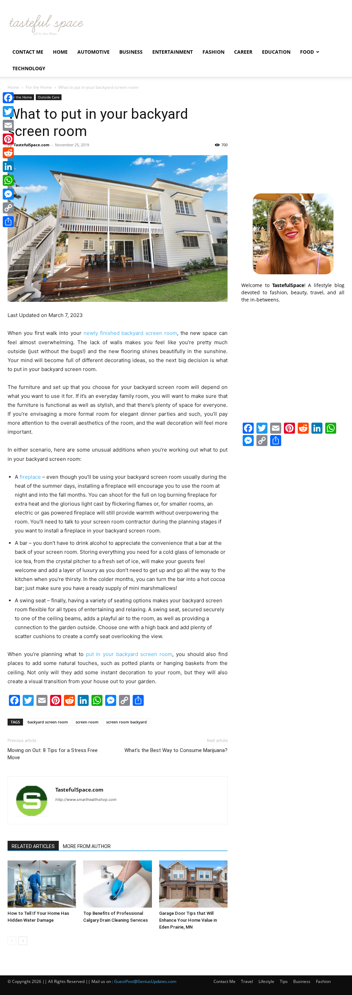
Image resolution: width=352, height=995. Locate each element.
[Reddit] (8, 153)
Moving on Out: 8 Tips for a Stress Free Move (53, 754)
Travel (247, 981)
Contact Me (27, 52)
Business (131, 52)
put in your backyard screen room (129, 654)
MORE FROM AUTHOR (87, 846)
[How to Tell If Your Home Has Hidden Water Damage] (42, 884)
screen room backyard (126, 721)
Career (243, 52)
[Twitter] (8, 111)
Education (276, 52)
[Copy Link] (8, 208)
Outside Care (48, 97)
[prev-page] (12, 940)
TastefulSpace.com (32, 144)
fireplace (30, 477)
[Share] (8, 222)
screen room (87, 721)
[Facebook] (8, 98)
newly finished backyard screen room (130, 333)
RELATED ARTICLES (33, 846)
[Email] (8, 125)
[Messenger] (8, 194)
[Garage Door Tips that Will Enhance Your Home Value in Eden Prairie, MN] (193, 884)
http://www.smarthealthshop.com (86, 799)
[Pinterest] (8, 139)
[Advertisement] (292, 137)
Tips (284, 981)
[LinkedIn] (8, 166)
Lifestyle (266, 981)
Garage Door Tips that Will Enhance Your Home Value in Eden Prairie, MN (188, 920)
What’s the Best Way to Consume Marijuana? (176, 750)
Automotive (93, 52)
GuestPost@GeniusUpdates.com (145, 981)
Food (307, 52)
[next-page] (23, 940)
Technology (28, 68)
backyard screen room (48, 721)
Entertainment (172, 52)
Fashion (213, 52)
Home (60, 52)
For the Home (39, 87)
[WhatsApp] (8, 180)
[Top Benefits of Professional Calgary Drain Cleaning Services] (117, 884)
